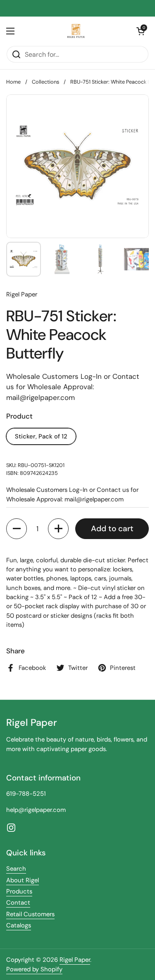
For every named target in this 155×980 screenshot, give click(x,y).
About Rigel (22, 880)
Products (19, 891)
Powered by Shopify (34, 969)
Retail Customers (30, 914)
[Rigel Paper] (75, 31)
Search (16, 868)
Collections (45, 81)
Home (13, 81)
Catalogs (18, 925)
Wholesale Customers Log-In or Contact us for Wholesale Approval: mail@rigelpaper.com (72, 387)
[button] (140, 31)
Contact (18, 902)
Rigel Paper (75, 960)
